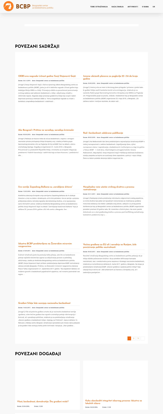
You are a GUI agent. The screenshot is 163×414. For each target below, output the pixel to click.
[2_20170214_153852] (33, 283)
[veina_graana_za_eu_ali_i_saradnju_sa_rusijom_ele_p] (99, 224)
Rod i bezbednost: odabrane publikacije (103, 133)
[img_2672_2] (33, 56)
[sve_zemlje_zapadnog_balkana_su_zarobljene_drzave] (33, 167)
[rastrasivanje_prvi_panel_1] (98, 167)
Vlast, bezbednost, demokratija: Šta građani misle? (42, 402)
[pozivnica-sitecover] (47, 361)
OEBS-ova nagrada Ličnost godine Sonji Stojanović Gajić (47, 76)
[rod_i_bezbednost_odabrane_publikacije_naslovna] (101, 110)
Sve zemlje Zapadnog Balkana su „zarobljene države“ (45, 187)
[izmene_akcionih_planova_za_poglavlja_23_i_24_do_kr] (98, 56)
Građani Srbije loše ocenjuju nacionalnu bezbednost (44, 303)
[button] (157, 6)
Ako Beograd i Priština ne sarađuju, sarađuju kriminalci (46, 130)
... (54, 101)
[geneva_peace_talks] (33, 224)
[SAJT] (115, 361)
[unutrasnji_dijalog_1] (33, 110)
